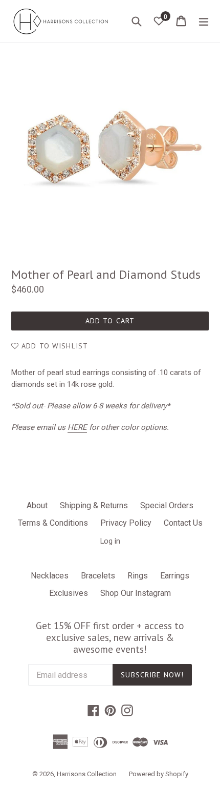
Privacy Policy (125, 523)
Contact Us (183, 523)
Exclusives (68, 593)
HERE (77, 427)
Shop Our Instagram (135, 593)
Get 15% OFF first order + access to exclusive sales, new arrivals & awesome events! (110, 637)
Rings (137, 576)
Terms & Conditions (53, 523)
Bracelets (98, 576)
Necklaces (50, 576)
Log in (110, 540)
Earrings (174, 576)
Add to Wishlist (53, 345)
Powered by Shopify (158, 774)
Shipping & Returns (94, 505)
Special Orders (166, 505)
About (37, 505)
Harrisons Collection (87, 774)
